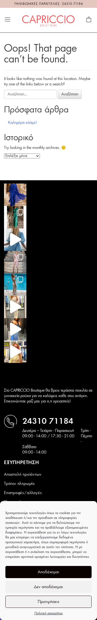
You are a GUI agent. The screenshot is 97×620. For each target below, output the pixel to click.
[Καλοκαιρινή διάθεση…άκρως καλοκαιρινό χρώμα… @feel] (15, 352)
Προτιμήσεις (48, 602)
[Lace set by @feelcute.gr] (15, 307)
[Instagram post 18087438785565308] (15, 329)
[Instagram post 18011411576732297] (15, 239)
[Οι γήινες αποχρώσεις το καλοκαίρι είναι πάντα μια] (15, 284)
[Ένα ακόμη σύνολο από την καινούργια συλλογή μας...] (15, 195)
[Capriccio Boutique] (48, 20)
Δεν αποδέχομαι (48, 587)
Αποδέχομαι (48, 572)
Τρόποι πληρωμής (19, 484)
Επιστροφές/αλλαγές (23, 493)
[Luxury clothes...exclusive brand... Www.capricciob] (15, 262)
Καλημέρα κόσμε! (22, 123)
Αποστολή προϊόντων (22, 474)
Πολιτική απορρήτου (48, 613)
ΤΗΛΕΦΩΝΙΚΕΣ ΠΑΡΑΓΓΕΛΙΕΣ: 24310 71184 (48, 3)
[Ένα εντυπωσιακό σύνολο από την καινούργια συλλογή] (15, 217)
